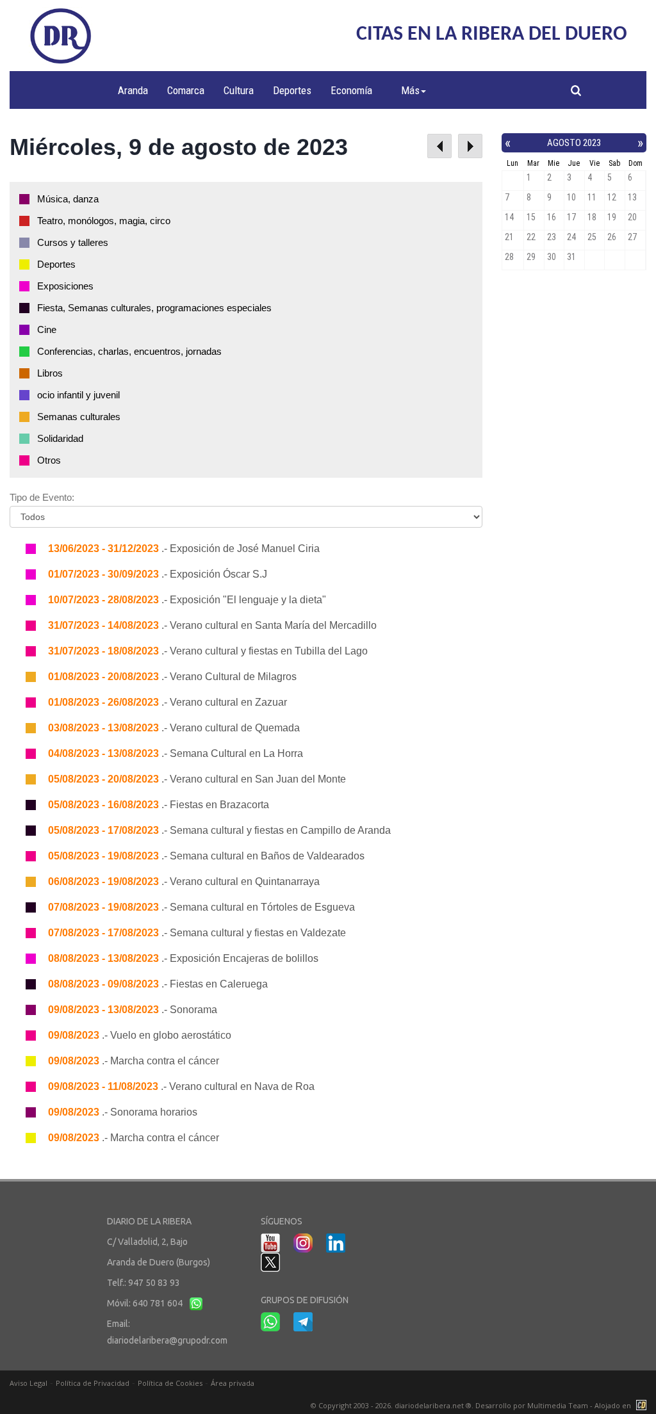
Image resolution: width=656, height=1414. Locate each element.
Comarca (185, 90)
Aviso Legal (28, 1383)
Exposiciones (65, 285)
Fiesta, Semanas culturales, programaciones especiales (154, 307)
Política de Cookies (170, 1383)
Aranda (133, 90)
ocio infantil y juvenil (78, 394)
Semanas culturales (78, 416)
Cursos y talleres (72, 242)
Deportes (292, 90)
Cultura (239, 90)
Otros (49, 460)
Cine (46, 329)
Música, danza (68, 198)
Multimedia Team (557, 1405)
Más (410, 90)
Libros (50, 373)
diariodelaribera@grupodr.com (167, 1340)
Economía (351, 90)
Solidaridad (60, 438)
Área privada (232, 1383)
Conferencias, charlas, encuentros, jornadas (129, 351)
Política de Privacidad (92, 1383)
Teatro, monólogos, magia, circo (103, 220)
